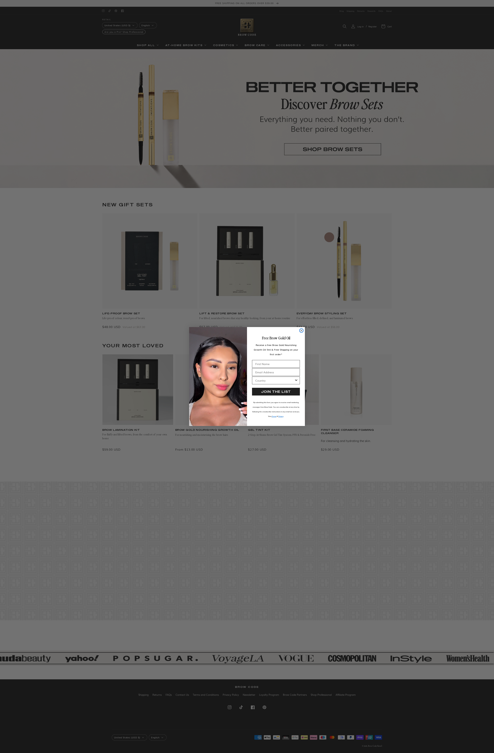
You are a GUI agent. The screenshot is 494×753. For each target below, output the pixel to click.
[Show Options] (296, 380)
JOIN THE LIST (276, 391)
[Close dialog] (301, 330)
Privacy (280, 416)
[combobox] (274, 380)
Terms (274, 416)
